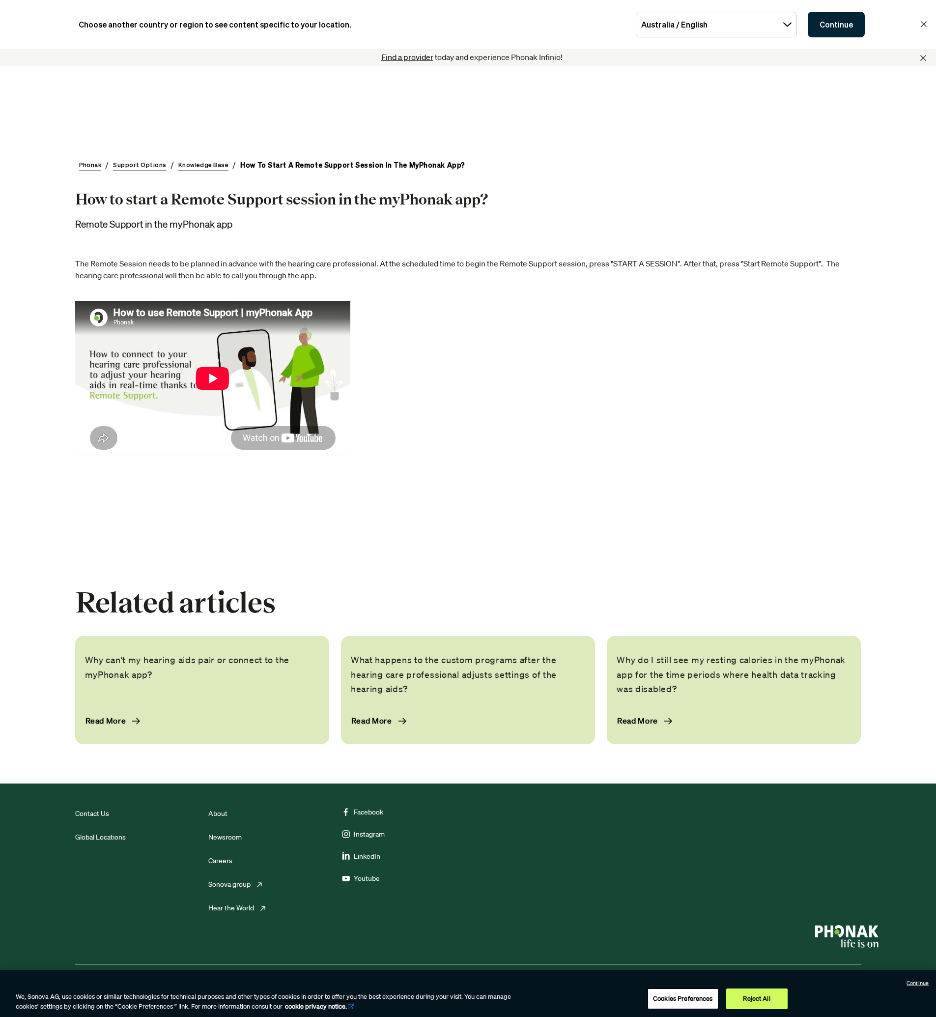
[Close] (923, 58)
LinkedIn (367, 856)
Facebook (368, 812)
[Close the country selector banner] (923, 24)
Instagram (369, 834)
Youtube (367, 878)
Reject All (756, 998)
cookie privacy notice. (316, 1006)
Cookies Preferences (682, 998)
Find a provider (407, 57)
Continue (836, 24)
